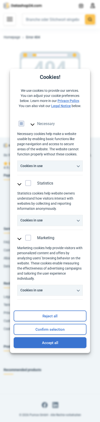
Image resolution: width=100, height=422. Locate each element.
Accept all (50, 343)
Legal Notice (61, 106)
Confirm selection (50, 329)
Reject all (50, 316)
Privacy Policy (68, 100)
